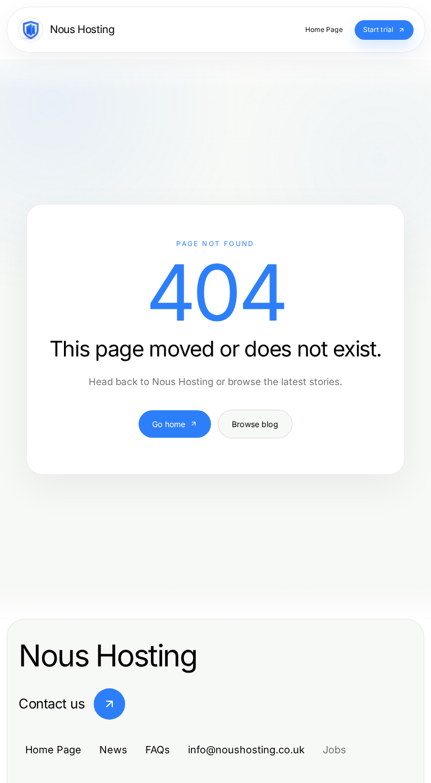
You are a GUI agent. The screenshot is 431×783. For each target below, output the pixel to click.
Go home (168, 424)
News (113, 750)
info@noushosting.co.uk (246, 750)
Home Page (53, 750)
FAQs (157, 750)
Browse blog (255, 424)
